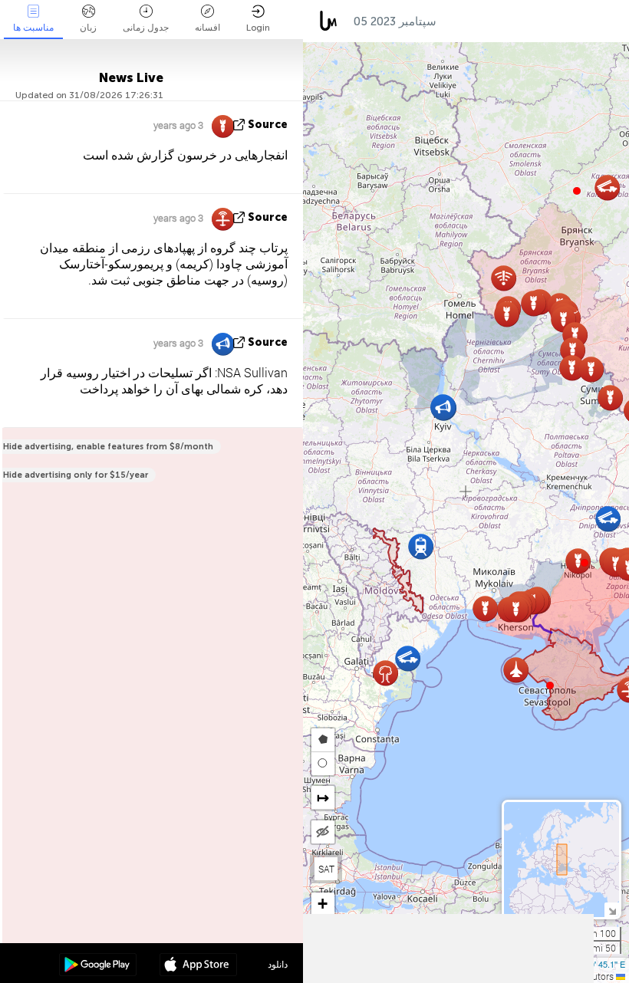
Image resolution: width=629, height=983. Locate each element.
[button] (584, 563)
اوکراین (469, 21)
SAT (326, 869)
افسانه (207, 27)
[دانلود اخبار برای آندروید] (98, 966)
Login (258, 27)
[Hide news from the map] (322, 831)
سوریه (571, 21)
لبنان (521, 21)
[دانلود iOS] (198, 966)
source (268, 124)
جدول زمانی (146, 27)
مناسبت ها (33, 27)
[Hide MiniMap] (611, 909)
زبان (88, 27)
